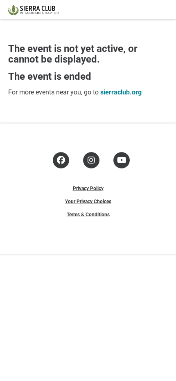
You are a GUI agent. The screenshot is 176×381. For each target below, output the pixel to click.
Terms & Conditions (88, 214)
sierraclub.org (121, 91)
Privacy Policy (88, 188)
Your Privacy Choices (88, 201)
